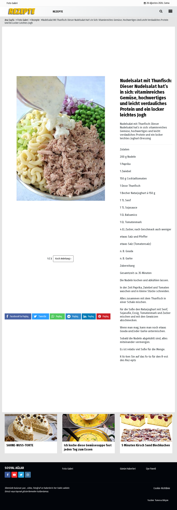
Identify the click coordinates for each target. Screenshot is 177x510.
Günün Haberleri (128, 468)
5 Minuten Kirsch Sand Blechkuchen (146, 445)
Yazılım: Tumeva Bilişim (157, 500)
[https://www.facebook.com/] (8, 475)
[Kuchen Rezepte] (22, 11)
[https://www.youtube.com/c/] (14, 475)
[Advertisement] (88, 50)
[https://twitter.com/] (21, 475)
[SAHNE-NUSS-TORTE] (31, 427)
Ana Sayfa (9, 20)
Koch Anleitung (62, 258)
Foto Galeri (22, 20)
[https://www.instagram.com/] (28, 475)
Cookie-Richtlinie (161, 488)
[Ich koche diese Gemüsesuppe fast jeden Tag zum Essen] (88, 427)
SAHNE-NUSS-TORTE (19, 445)
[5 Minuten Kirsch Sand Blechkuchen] (146, 427)
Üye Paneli (151, 468)
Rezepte (35, 20)
